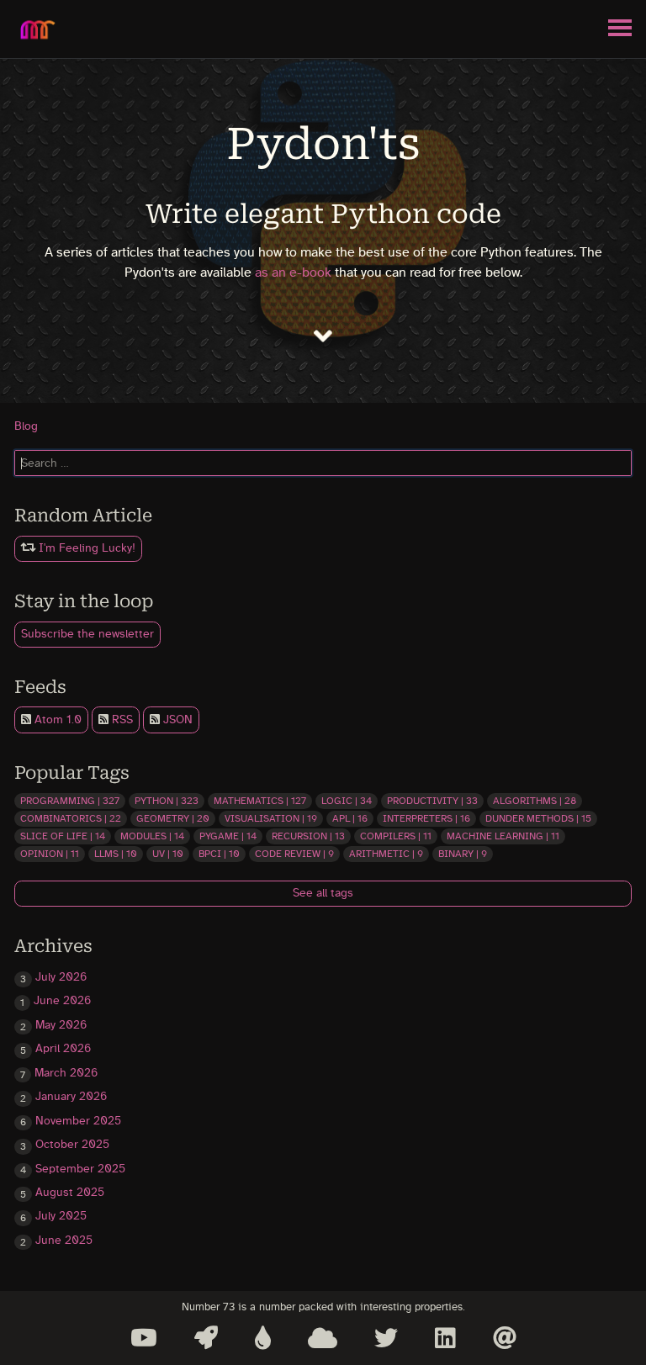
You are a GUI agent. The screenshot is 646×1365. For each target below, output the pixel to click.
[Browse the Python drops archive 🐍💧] (263, 1338)
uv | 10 (167, 854)
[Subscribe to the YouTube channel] (143, 1338)
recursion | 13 (308, 836)
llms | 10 (115, 854)
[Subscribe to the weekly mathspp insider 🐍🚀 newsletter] (206, 1338)
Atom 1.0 (56, 720)
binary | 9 (462, 854)
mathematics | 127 (260, 801)
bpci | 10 (219, 854)
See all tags (323, 893)
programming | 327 (69, 801)
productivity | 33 (432, 801)
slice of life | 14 (62, 836)
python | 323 (167, 801)
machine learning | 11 (503, 836)
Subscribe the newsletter (87, 634)
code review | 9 (294, 854)
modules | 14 (152, 836)
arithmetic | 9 (386, 854)
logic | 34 (346, 801)
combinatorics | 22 (70, 818)
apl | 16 (350, 818)
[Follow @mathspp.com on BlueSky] (322, 1338)
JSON (176, 720)
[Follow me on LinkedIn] (445, 1338)
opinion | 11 (49, 854)
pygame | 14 (228, 836)
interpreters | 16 (426, 818)
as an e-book (293, 272)
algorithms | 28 (534, 801)
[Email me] (504, 1338)
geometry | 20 (172, 818)
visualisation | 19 (271, 818)
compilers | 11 (396, 836)
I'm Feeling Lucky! (85, 548)
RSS (121, 720)
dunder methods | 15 (538, 818)
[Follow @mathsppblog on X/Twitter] (386, 1338)
